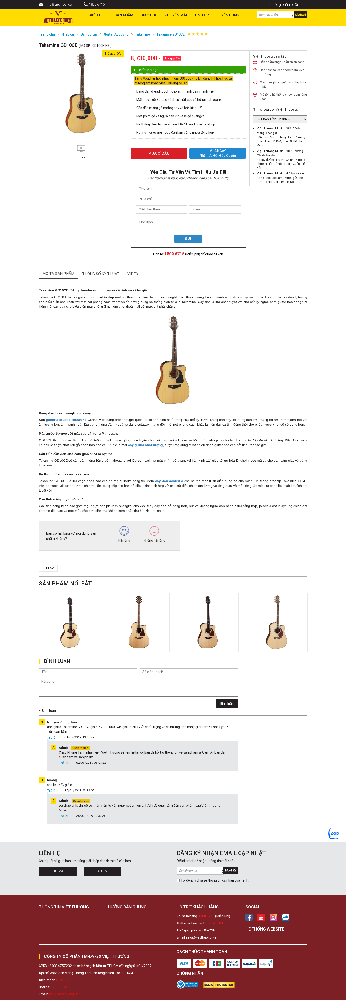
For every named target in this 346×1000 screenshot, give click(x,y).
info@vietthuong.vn (60, 4)
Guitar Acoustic (116, 34)
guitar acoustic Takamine (66, 420)
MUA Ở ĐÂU (158, 153)
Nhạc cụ (67, 34)
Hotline (102, 871)
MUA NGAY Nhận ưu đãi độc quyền (218, 153)
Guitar (48, 568)
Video (132, 273)
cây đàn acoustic (169, 481)
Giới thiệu (97, 15)
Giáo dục (149, 15)
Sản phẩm (123, 15)
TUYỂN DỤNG (227, 15)
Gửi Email (58, 871)
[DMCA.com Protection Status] (221, 985)
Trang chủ (47, 34)
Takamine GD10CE (171, 34)
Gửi (188, 239)
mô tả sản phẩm (58, 273)
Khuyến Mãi (176, 15)
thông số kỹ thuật (100, 273)
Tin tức (201, 15)
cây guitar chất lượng (145, 445)
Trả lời (51, 737)
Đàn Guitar (88, 34)
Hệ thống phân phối (282, 4)
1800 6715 (97, 4)
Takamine (142, 34)
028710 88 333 (218, 923)
